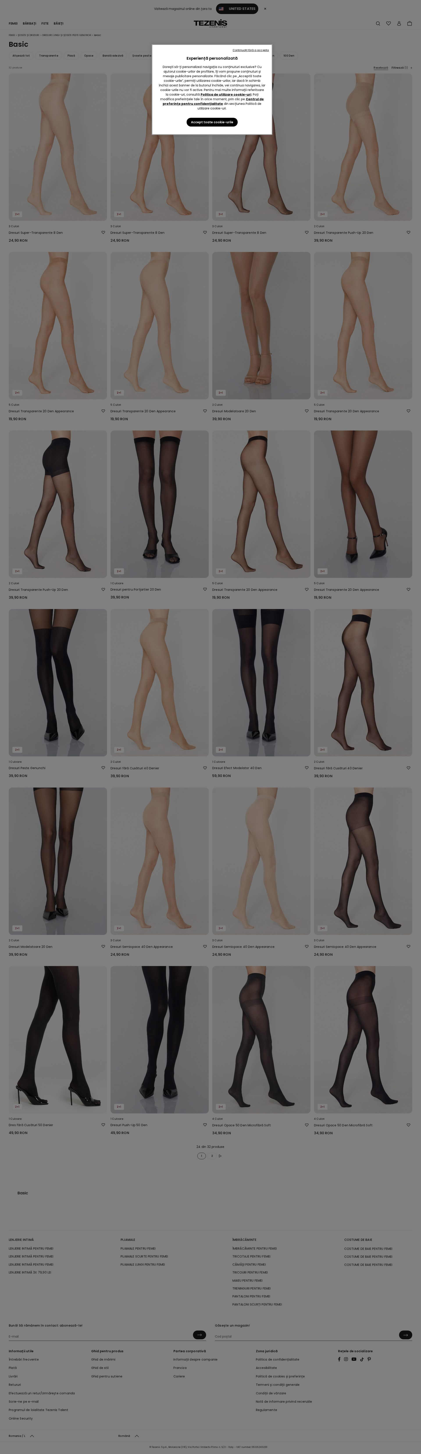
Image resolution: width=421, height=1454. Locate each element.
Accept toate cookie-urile (212, 122)
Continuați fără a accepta (251, 50)
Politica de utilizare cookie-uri (226, 94)
